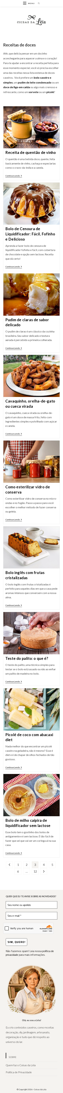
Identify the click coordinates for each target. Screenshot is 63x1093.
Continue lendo (13, 176)
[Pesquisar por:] (37, 3)
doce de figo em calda (16, 87)
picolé (50, 92)
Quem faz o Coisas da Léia (21, 1065)
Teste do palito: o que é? (26, 658)
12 (35, 871)
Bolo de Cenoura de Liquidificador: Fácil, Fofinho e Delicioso (30, 233)
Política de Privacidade (19, 1072)
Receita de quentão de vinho (30, 152)
